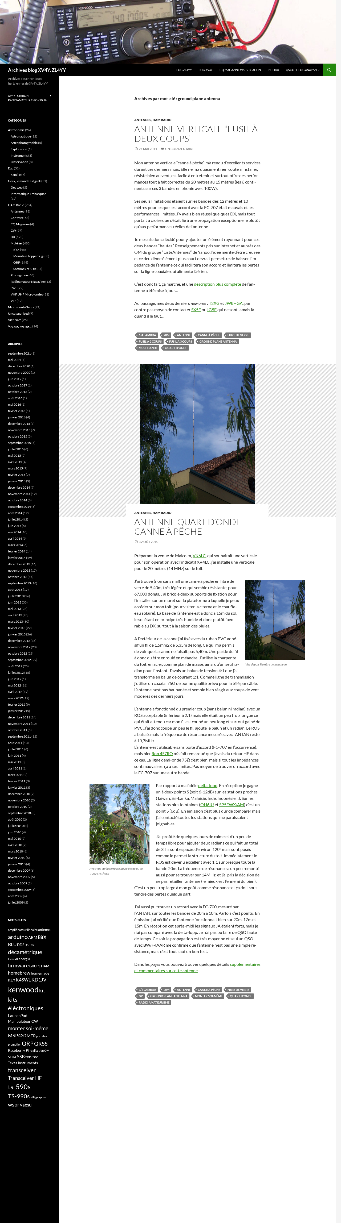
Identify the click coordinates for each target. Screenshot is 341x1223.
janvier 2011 (17, 787)
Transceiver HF (25, 1078)
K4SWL (23, 980)
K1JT (11, 980)
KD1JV (38, 980)
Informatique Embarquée (28, 194)
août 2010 (15, 819)
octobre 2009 (17, 883)
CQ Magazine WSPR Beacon (240, 70)
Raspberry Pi (18, 1050)
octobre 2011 (17, 730)
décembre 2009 (19, 870)
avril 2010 (15, 845)
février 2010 (16, 858)
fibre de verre (238, 335)
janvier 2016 (17, 417)
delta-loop (207, 785)
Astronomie (16, 130)
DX (13, 237)
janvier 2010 (17, 864)
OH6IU (207, 804)
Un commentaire (179, 149)
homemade (40, 973)
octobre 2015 (17, 436)
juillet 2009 (16, 902)
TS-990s (19, 1096)
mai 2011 (14, 762)
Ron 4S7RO (162, 753)
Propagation (19, 275)
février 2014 (16, 551)
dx (32, 945)
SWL (14, 288)
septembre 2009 (19, 890)
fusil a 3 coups (180, 341)
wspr (13, 1104)
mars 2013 (15, 621)
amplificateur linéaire (23, 930)
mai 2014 (14, 532)
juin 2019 (14, 379)
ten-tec (31, 1056)
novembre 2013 (19, 570)
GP (141, 996)
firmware (18, 965)
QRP (16, 262)
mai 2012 (14, 685)
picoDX (273, 70)
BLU (12, 944)
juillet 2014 (16, 519)
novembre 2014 (19, 494)
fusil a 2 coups (150, 341)
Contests (17, 218)
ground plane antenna (218, 341)
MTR (31, 1035)
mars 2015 (15, 468)
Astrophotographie (24, 143)
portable (41, 1036)
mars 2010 (15, 851)
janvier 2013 (17, 634)
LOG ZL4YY (184, 70)
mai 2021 (14, 360)
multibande (148, 348)
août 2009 (15, 896)
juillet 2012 (16, 673)
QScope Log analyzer (302, 70)
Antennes (142, 120)
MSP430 (17, 1035)
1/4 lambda (147, 335)
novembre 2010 (19, 800)
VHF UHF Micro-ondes (27, 294)
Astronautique (21, 136)
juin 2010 (14, 832)
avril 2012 (15, 692)
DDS (20, 945)
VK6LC (199, 555)
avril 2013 (15, 615)
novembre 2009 (19, 877)
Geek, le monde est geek (24, 181)
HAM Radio (162, 120)
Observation (19, 162)
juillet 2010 (16, 826)
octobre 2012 (17, 653)
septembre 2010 (19, 813)
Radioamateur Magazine (28, 282)
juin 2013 (14, 602)
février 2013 (16, 628)
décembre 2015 (19, 424)
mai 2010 (14, 839)
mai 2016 (14, 404)
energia (24, 959)
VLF (13, 301)
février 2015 (16, 475)
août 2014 (15, 513)
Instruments (19, 155)
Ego (10, 168)
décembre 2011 (19, 717)
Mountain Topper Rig (28, 256)
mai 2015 (14, 455)
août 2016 (15, 398)
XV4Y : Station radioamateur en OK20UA (27, 98)
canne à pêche (209, 335)
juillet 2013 (16, 596)
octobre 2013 (17, 577)
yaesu (25, 1105)
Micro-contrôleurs (21, 307)
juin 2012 (14, 679)
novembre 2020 (19, 373)
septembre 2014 (19, 507)
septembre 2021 (19, 353)
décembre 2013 (19, 564)
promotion (14, 1044)
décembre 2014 (19, 487)
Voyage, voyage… (20, 326)
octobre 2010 (17, 807)
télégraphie (38, 1097)
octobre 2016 (17, 392)
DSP (27, 945)
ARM (32, 937)
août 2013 (15, 590)
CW (13, 230)
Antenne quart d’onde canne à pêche (187, 526)
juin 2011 (14, 756)
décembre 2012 (19, 641)
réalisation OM (39, 1050)
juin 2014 (14, 526)
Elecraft (13, 959)
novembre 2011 (19, 724)
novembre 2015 (19, 430)
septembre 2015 (19, 443)
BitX (16, 250)
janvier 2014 (17, 558)
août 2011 (15, 743)
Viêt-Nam (14, 320)
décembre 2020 (19, 366)
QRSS (41, 1043)
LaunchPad (17, 1015)
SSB (21, 1056)
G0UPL (34, 966)
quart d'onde (176, 348)
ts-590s (19, 1087)
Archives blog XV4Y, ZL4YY (37, 70)
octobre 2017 (17, 385)
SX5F (196, 309)
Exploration (19, 149)
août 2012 (15, 666)
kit (42, 990)
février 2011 (16, 781)
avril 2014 (15, 538)
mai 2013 (14, 609)
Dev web (17, 187)
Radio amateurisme (154, 1002)
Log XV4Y (206, 70)
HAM (45, 966)
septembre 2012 (19, 660)
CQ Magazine (20, 224)
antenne (183, 335)
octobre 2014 (17, 500)
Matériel (16, 243)
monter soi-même (208, 996)
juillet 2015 (16, 449)
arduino (18, 936)
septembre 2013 (19, 583)
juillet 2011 (16, 749)
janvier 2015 (17, 481)
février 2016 (16, 411)
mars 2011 (15, 775)
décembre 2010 (19, 794)
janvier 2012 (17, 711)
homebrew (19, 973)
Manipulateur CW (23, 1021)
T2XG (214, 303)
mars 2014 (15, 545)
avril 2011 (15, 768)
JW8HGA (234, 303)
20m (166, 335)
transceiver (22, 1070)
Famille (16, 175)
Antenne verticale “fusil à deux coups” (196, 133)
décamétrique (25, 952)
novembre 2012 (19, 647)
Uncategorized (18, 313)
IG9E (212, 309)
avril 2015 (15, 462)
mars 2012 (15, 698)
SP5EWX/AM (231, 804)
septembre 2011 (19, 736)
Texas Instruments (23, 1062)
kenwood (23, 989)
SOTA (12, 1057)
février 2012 (16, 704)
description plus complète (217, 283)
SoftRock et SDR (24, 269)
